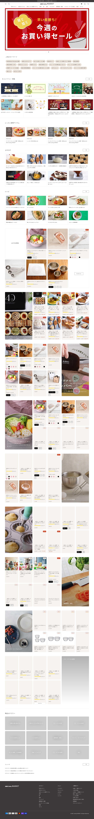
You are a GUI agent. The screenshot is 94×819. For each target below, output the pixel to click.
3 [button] (47, 52)
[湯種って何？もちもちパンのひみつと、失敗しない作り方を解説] (36, 159)
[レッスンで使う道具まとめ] (36, 132)
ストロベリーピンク (75, 257)
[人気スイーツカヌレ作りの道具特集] (82, 88)
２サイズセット (52, 392)
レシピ (59, 793)
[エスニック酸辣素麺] (78, 215)
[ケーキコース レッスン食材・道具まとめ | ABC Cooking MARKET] (15, 132)
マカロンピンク (13, 366)
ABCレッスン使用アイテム (32, 6)
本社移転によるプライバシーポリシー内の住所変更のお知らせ (22, 773)
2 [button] (46, 52)
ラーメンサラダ (30, 207)
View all (78, 273)
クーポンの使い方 (28, 96)
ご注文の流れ (75, 790)
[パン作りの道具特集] (35, 104)
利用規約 (75, 801)
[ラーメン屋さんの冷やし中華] (57, 200)
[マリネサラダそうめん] (57, 215)
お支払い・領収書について (78, 792)
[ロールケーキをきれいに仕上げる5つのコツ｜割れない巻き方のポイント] (15, 159)
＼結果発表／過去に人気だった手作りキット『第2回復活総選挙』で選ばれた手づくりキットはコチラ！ (58, 114)
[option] (47, 1)
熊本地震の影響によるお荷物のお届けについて (19, 768)
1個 (69, 528)
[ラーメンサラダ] (36, 200)
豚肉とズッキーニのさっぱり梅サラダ (77, 207)
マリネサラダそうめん (52, 222)
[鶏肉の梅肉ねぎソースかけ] (15, 215)
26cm (40, 448)
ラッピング (52, 6)
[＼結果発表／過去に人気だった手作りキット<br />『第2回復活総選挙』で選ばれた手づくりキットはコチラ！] (59, 104)
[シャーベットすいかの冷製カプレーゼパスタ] (15, 200)
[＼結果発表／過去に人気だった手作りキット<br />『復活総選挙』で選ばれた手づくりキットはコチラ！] (82, 104)
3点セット (51, 286)
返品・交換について (77, 793)
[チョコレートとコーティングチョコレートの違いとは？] (57, 175)
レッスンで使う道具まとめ (32, 141)
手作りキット (14, 6)
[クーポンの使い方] (35, 88)
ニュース (59, 795)
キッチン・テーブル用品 (70, 6)
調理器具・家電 (59, 6)
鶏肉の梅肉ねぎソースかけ (11, 222)
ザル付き (29, 257)
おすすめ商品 (15, 243)
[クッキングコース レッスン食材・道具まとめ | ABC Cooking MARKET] (57, 132)
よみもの (59, 792)
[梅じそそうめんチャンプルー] (36, 215)
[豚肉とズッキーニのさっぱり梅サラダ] (78, 200)
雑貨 (77, 6)
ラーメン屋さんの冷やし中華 (54, 207)
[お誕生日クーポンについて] (59, 88)
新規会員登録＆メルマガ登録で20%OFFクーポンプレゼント (22, 770)
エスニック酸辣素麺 (73, 222)
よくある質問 (75, 795)
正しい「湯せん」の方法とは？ (33, 182)
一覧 (86, 122)
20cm (36, 448)
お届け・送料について (77, 788)
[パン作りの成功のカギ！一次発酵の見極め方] (57, 159)
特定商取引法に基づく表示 (78, 799)
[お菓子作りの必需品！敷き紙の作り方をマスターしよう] (78, 175)
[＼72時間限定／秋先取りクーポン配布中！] (12, 88)
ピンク (6, 368)
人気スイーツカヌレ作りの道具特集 (79, 96)
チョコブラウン (70, 257)
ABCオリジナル (21, 6)
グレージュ (72, 257)
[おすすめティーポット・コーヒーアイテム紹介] (12, 104)
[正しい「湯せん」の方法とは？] (36, 175)
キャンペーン (60, 790)
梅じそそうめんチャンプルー (33, 222)
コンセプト (60, 788)
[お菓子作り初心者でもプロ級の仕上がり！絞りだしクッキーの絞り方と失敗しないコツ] (78, 159)
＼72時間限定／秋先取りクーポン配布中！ (10, 96)
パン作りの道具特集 (29, 112)
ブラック (79, 257)
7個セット (65, 528)
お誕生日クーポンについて (53, 96)
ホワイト (77, 257)
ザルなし (34, 257)
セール (81, 6)
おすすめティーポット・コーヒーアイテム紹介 (10, 112)
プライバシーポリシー (77, 803)
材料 (40, 6)
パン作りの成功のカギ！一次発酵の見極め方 (57, 165)
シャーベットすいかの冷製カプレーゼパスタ (15, 207)
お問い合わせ (75, 797)
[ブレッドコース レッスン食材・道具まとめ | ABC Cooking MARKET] (78, 132)
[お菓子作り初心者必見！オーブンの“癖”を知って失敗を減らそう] (15, 175)
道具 (47, 6)
